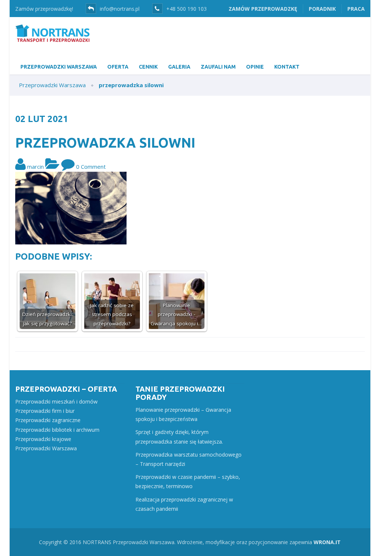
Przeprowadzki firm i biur (45, 410)
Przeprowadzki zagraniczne (48, 420)
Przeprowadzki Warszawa (46, 448)
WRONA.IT (327, 542)
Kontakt (286, 67)
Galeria (179, 67)
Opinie (255, 67)
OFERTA (117, 67)
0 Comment (91, 166)
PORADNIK (322, 8)
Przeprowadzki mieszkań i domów (56, 401)
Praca (356, 8)
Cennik (148, 67)
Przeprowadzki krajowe (43, 439)
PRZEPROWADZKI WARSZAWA (58, 67)
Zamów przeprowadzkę (263, 8)
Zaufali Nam (218, 67)
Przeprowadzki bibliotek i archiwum (57, 429)
